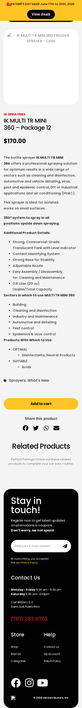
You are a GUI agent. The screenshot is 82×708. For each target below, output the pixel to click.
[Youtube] (43, 683)
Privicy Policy (29, 562)
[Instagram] (29, 683)
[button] (25, 428)
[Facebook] (16, 683)
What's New (38, 380)
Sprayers (17, 380)
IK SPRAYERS (14, 114)
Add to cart (41, 403)
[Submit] (65, 546)
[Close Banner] (77, 5)
